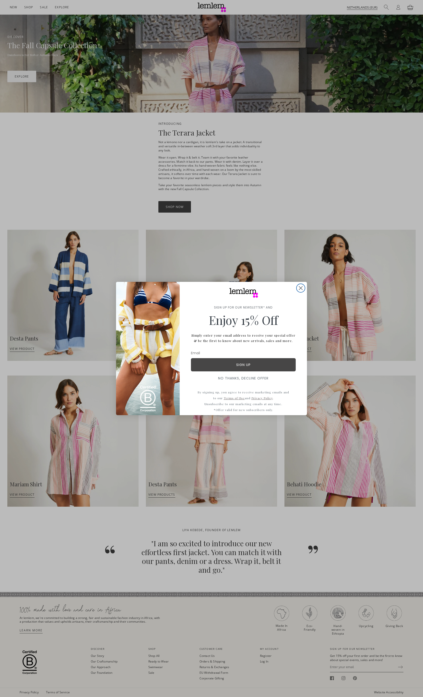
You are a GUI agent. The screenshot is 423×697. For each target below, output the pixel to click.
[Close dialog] (300, 288)
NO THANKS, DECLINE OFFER (243, 378)
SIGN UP (243, 364)
